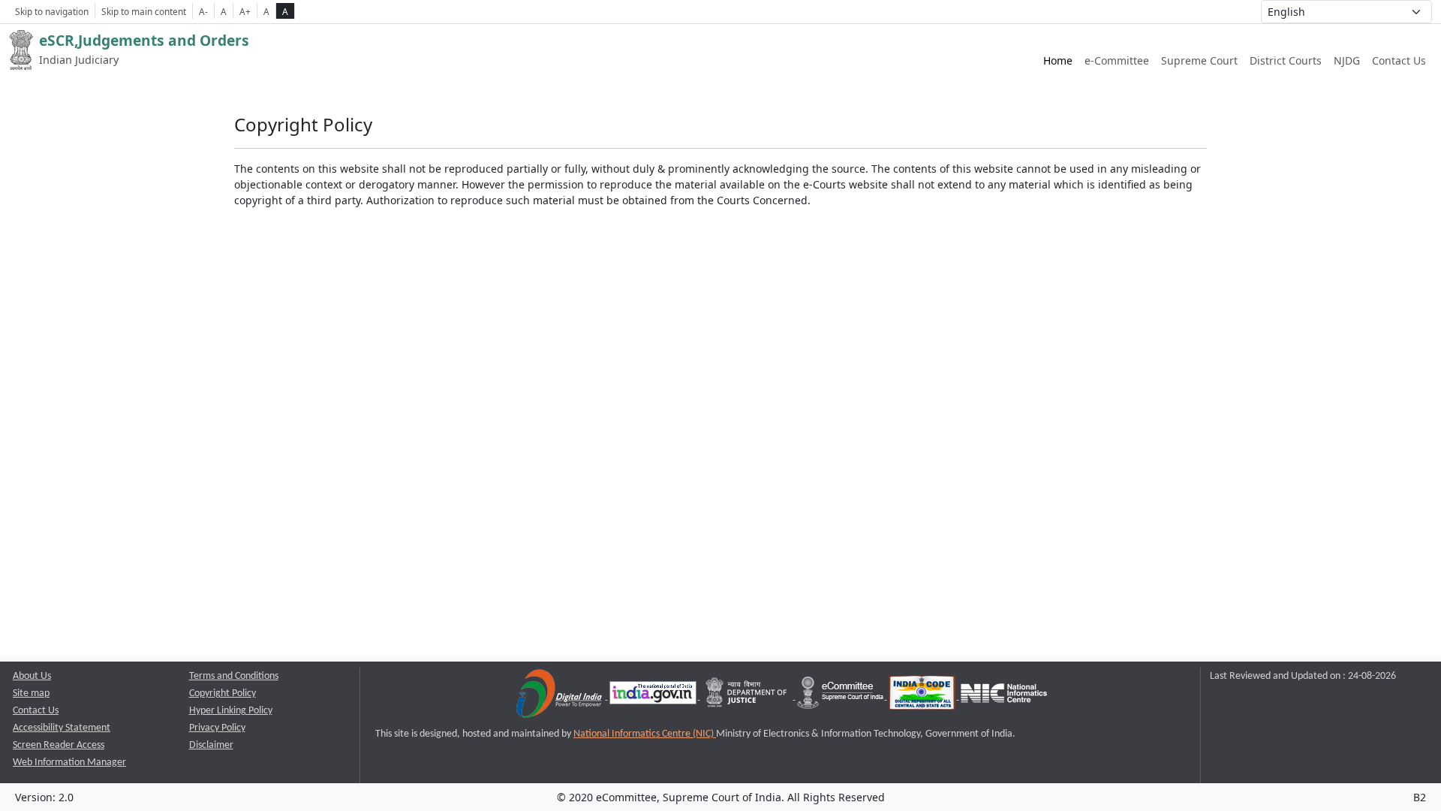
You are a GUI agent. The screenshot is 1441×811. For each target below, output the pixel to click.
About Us (32, 676)
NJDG (1347, 60)
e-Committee (1117, 60)
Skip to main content (143, 11)
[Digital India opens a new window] (560, 696)
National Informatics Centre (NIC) (644, 734)
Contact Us (1399, 60)
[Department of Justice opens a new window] (748, 696)
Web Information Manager (69, 762)
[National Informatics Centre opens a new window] (1003, 696)
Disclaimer (211, 745)
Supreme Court (1199, 60)
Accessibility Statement (61, 728)
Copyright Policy (222, 693)
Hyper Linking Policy (230, 711)
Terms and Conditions (233, 676)
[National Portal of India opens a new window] (654, 696)
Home (1057, 60)
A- (203, 11)
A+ (245, 11)
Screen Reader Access (58, 745)
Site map (31, 693)
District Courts (1286, 60)
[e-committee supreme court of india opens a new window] (841, 696)
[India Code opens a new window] (923, 696)
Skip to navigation (52, 11)
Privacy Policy (217, 728)
